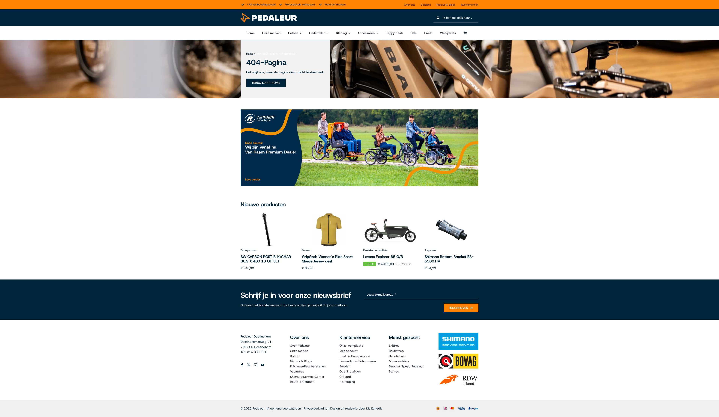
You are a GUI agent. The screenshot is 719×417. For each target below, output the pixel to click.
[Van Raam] (359, 111)
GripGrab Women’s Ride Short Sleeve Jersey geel (327, 259)
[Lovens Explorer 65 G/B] (390, 215)
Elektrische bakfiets (375, 250)
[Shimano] (458, 334)
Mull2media (374, 408)
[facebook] (242, 364)
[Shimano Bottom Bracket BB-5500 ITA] (451, 215)
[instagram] (255, 364)
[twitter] (248, 364)
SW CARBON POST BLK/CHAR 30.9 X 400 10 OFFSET (266, 259)
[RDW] (458, 374)
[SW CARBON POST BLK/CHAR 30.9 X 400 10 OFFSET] (267, 215)
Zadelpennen (249, 250)
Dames (306, 250)
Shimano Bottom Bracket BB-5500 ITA (449, 259)
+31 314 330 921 (253, 352)
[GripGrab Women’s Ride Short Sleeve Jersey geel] (329, 215)
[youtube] (262, 364)
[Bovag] (458, 355)
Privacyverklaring (315, 408)
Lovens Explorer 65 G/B (383, 256)
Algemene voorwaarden (284, 408)
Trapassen (431, 250)
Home (250, 53)
